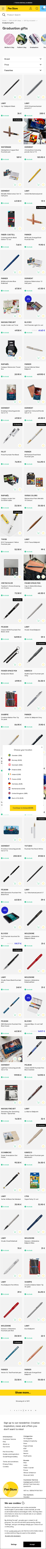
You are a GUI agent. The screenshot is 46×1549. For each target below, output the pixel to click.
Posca (25, 1470)
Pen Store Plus (8, 1452)
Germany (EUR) (17, 784)
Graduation (34, 47)
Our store (6, 1447)
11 (28, 1410)
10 (25, 1410)
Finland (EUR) (16, 770)
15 (35, 1410)
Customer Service (9, 1439)
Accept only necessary (13, 1536)
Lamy (25, 1465)
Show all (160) (28, 1475)
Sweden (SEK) (17, 755)
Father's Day (21, 47)
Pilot (25, 1463)
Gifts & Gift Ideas (15, 20)
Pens (25, 1443)
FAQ (4, 1442)
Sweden (26, 1497)
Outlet (25, 1451)
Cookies (6, 1466)
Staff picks (27, 1456)
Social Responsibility (10, 1457)
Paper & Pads (28, 1446)
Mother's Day (9, 47)
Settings (14, 1544)
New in (25, 1453)
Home (4, 20)
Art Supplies (27, 1438)
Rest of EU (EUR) (17, 798)
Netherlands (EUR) (18, 789)
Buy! (17, 273)
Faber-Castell (28, 1468)
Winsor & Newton (29, 1473)
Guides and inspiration (11, 1454)
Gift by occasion (29, 20)
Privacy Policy (8, 1464)
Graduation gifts (8, 23)
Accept (32, 1544)
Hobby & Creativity (30, 1441)
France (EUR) (16, 779)
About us (6, 1444)
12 (31, 1410)
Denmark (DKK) (17, 765)
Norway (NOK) (17, 760)
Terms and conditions (10, 1462)
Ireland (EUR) (16, 774)
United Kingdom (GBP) (20, 793)
